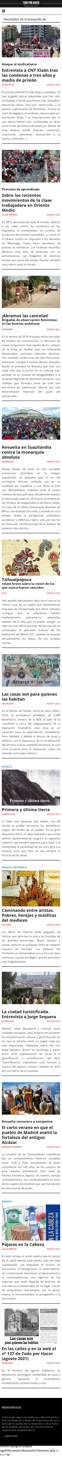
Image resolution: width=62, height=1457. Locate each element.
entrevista (8, 85)
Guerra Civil (9, 814)
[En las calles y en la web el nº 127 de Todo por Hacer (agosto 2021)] (31, 1327)
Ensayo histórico (14, 867)
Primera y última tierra (26, 809)
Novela (7, 766)
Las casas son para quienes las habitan (29, 696)
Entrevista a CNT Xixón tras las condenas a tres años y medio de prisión (30, 75)
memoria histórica (12, 1147)
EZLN (4, 593)
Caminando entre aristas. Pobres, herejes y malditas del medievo (29, 915)
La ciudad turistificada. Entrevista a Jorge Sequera (29, 1014)
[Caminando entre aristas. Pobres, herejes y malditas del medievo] (31, 888)
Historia (6, 925)
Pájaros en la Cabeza (23, 1244)
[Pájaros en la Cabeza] (31, 1222)
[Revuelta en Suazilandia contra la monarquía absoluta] (31, 425)
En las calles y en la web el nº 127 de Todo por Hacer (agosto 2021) (29, 1353)
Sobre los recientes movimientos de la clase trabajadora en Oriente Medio (27, 202)
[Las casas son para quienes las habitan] (31, 672)
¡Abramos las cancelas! (25, 315)
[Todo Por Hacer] (31, 3)
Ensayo (7, 1201)
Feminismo (7, 329)
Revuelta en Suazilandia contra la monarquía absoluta (26, 452)
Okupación (8, 704)
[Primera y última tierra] (31, 788)
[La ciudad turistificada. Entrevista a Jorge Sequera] (31, 990)
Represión (8, 462)
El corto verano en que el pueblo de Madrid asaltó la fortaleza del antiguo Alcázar (29, 1135)
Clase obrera (9, 215)
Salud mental (9, 1249)
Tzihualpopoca (16, 579)
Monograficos (11, 1407)
